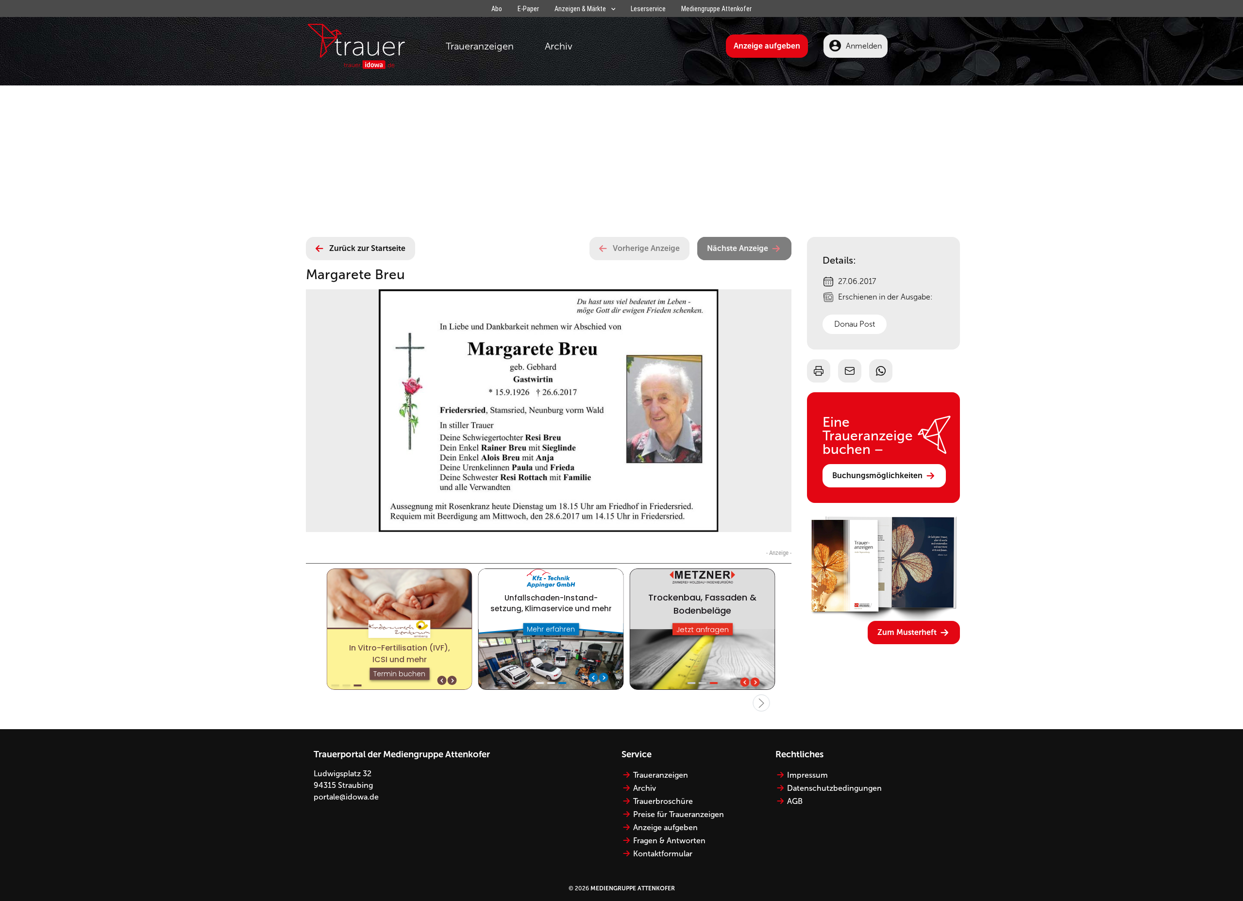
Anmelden (864, 46)
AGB (795, 801)
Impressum (807, 775)
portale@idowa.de (346, 797)
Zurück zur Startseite (367, 248)
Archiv (558, 46)
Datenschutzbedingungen (834, 788)
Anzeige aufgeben (767, 46)
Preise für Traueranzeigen (678, 814)
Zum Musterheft (907, 632)
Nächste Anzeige (737, 248)
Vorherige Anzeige (646, 248)
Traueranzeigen (480, 46)
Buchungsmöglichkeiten (877, 475)
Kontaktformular (662, 854)
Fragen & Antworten (669, 840)
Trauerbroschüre (663, 801)
